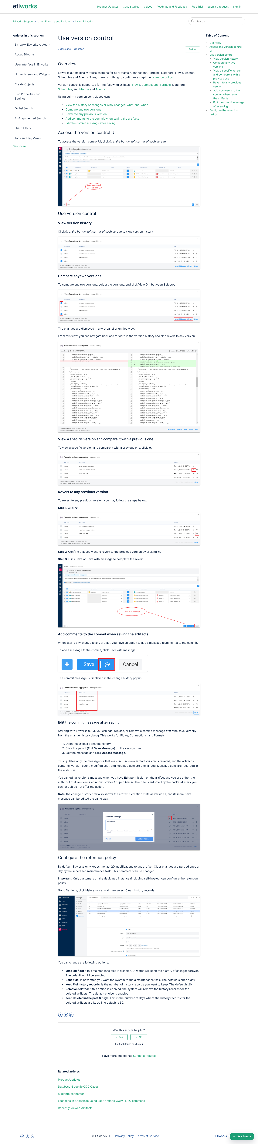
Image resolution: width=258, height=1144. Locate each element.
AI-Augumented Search (30, 118)
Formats (165, 84)
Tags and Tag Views (28, 138)
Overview (215, 42)
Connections (149, 84)
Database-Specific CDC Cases (78, 1086)
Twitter (65, 1014)
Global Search (24, 108)
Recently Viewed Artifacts (75, 1108)
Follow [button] (192, 49)
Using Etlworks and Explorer (54, 21)
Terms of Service (147, 1136)
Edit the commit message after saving (91, 123)
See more (19, 146)
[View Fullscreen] (129, 205)
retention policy (162, 77)
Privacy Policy (124, 1136)
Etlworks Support (23, 21)
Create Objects (24, 84)
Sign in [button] (237, 6)
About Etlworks (25, 54)
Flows (136, 84)
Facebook (60, 1014)
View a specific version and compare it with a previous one (227, 74)
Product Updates (107, 6)
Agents (100, 89)
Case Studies (131, 6)
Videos (148, 6)
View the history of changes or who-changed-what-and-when (107, 105)
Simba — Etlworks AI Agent (32, 44)
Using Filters (23, 128)
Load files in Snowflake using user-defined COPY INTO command (101, 1101)
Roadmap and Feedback (172, 6)
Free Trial (197, 6)
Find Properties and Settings (27, 96)
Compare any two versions (83, 109)
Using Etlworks (84, 21)
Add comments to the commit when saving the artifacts (102, 118)
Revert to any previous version (86, 114)
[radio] (119, 1037)
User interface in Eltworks (31, 64)
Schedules (65, 89)
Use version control (221, 54)
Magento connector (71, 1094)
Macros (84, 89)
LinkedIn (71, 1014)
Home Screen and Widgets (32, 74)
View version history (225, 58)
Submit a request (218, 6)
